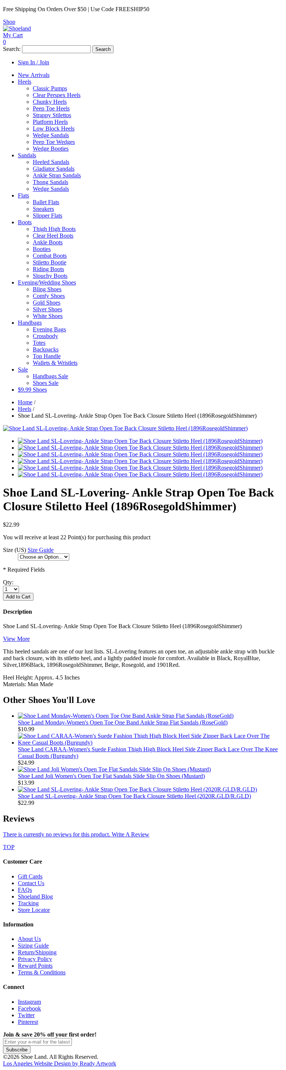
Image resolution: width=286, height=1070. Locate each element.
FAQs (25, 890)
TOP (9, 847)
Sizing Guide (33, 945)
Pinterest (28, 1022)
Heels (24, 409)
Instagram (29, 1002)
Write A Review (76, 834)
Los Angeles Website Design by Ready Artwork (59, 1063)
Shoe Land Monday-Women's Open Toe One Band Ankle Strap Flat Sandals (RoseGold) (123, 722)
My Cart (13, 35)
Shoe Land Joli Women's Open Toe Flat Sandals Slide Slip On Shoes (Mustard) (111, 776)
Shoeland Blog (35, 896)
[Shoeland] (17, 28)
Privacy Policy (35, 959)
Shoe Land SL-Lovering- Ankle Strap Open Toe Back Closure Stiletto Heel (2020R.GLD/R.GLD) (134, 796)
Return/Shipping (37, 952)
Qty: (8, 582)
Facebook (29, 1008)
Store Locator (34, 910)
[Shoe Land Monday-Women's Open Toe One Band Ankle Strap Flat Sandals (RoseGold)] (125, 716)
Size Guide (41, 550)
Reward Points (35, 966)
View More (16, 639)
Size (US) (14, 550)
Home (25, 402)
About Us (29, 939)
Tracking (28, 903)
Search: (11, 49)
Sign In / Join (33, 62)
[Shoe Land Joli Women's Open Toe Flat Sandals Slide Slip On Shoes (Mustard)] (114, 769)
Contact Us (31, 883)
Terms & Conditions (42, 972)
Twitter (26, 1015)
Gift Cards (30, 876)
